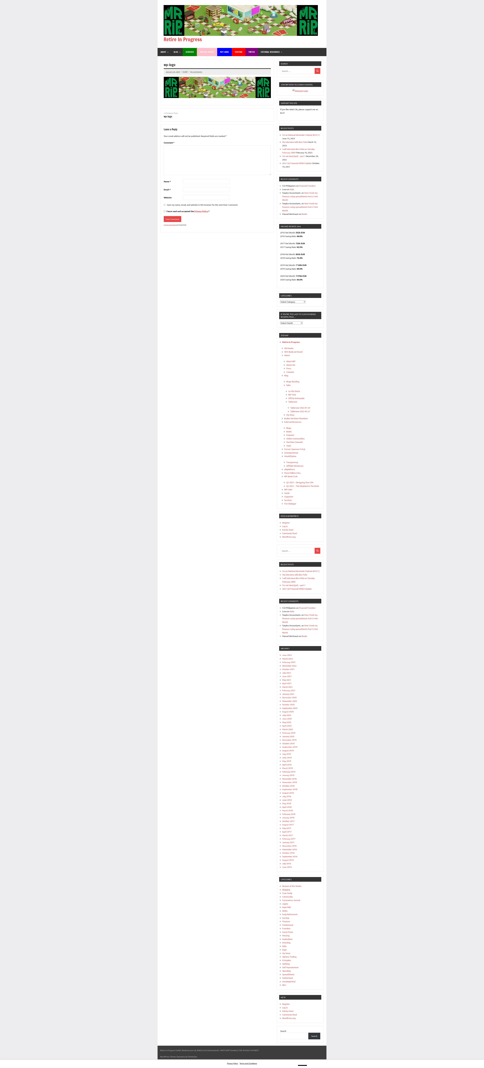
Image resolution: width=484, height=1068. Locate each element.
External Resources (270, 52)
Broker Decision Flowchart (296, 418)
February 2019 (288, 771)
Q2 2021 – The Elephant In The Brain (302, 486)
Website (168, 197)
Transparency (292, 462)
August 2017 (288, 824)
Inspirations (287, 939)
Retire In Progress (183, 39)
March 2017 (287, 835)
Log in (285, 526)
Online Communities (295, 438)
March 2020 (287, 729)
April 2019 (287, 764)
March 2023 (287, 658)
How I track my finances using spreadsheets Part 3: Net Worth (300, 196)
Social (286, 493)
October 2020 (288, 704)
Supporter (288, 496)
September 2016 (289, 856)
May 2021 (286, 679)
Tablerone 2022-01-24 (300, 407)
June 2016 (287, 867)
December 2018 (289, 778)
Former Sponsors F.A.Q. (294, 449)
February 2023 (288, 662)
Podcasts (290, 435)
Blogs (288, 428)
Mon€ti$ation (290, 456)
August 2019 (288, 750)
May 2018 (286, 803)
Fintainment (287, 925)
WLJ (284, 985)
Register (286, 522)
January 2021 (288, 694)
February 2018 (288, 814)
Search (283, 1031)
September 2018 (289, 789)
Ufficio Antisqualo (296, 398)
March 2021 (287, 687)
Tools (288, 445)
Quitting (286, 963)
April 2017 (287, 831)
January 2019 (288, 775)
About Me (290, 365)
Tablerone (292, 401)
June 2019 (287, 757)
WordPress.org (289, 536)
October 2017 (288, 821)
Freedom (286, 928)
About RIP (290, 361)
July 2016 (286, 863)
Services (190, 52)
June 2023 (287, 655)
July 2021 (286, 672)
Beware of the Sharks (291, 886)
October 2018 (288, 785)
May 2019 (286, 761)
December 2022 (289, 665)
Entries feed (287, 529)
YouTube (238, 52)
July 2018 (286, 796)
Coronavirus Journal (291, 900)
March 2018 (287, 810)
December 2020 (289, 697)
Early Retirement (289, 914)
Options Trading (289, 956)
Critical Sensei (207, 52)
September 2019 (289, 747)
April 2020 (287, 725)
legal (284, 949)
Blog (176, 52)
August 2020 (288, 711)
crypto (285, 903)
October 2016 (288, 853)
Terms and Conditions (248, 1063)
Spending (286, 970)
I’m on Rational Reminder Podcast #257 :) (300, 135)
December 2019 (289, 740)
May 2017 (286, 828)
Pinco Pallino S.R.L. (292, 472)
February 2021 (288, 690)
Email (167, 189)
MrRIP (185, 72)
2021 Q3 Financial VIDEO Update (297, 163)
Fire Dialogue (290, 503)
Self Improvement (290, 967)
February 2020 (288, 732)
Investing (286, 942)
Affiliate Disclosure (294, 465)
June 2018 (287, 800)
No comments (196, 72)
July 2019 (286, 754)
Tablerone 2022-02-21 (300, 411)
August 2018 (288, 793)
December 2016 (289, 845)
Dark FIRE (286, 907)
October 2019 (288, 743)
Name (167, 181)
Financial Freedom (307, 185)
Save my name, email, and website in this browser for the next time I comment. (202, 204)
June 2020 (287, 718)
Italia (292, 189)
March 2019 (287, 768)
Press (288, 368)
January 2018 (288, 817)
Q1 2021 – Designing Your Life (299, 482)
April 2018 (287, 807)
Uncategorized (288, 981)
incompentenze (291, 452)
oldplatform (289, 469)
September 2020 (289, 708)
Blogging (286, 889)
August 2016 (288, 860)
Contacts (290, 372)
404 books (288, 348)
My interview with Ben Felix (294, 142)
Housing (286, 935)
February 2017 (288, 838)
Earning (285, 918)
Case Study (287, 893)
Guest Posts (287, 932)
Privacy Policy (201, 211)
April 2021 (287, 683)
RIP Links (224, 52)
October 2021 (288, 669)
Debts (285, 910)
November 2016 (289, 849)
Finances (286, 921)
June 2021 (287, 676)
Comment (169, 142)
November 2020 (289, 701)
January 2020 (288, 736)
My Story (290, 414)
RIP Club (292, 394)
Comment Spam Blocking (170, 225)
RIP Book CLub (290, 476)
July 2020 (286, 715)
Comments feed (289, 533)
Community (287, 896)
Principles (286, 960)
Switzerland (287, 978)
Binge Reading (292, 381)
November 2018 (289, 782)
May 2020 (286, 722)
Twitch (251, 52)
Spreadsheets (288, 974)
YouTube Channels (294, 442)
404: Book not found (293, 351)
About (163, 52)
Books (304, 214)
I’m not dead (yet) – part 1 (293, 156)
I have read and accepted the (187, 211)
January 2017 (288, 842)
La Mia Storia (294, 391)
